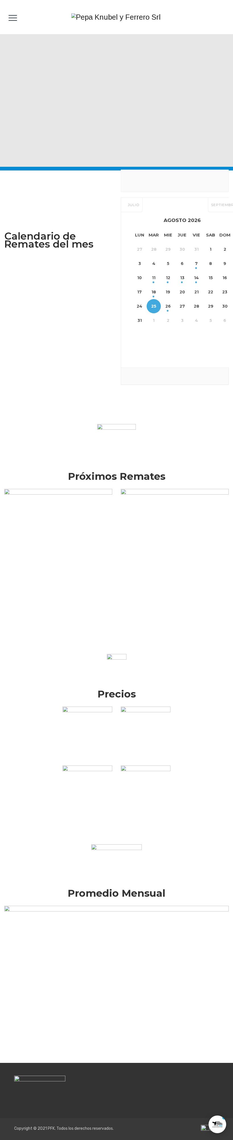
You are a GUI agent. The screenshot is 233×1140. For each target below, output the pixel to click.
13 (182, 277)
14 (196, 277)
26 (168, 306)
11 (153, 277)
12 (168, 277)
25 (153, 306)
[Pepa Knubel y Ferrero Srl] (116, 17)
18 (153, 292)
